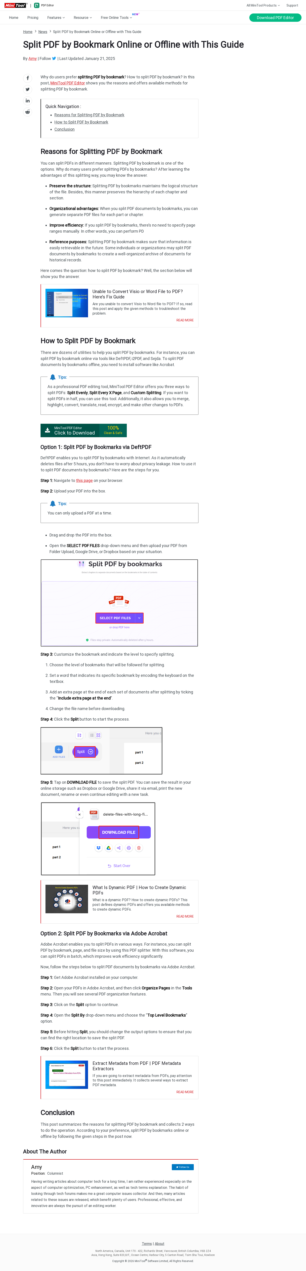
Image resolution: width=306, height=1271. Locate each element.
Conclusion (64, 129)
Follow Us (184, 1167)
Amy (32, 58)
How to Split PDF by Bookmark (81, 122)
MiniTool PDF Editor (67, 83)
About (159, 1244)
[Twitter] (54, 58)
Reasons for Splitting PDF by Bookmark (89, 115)
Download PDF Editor (275, 17)
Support (292, 5)
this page (84, 480)
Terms (147, 1244)
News (42, 32)
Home (13, 17)
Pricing (32, 17)
